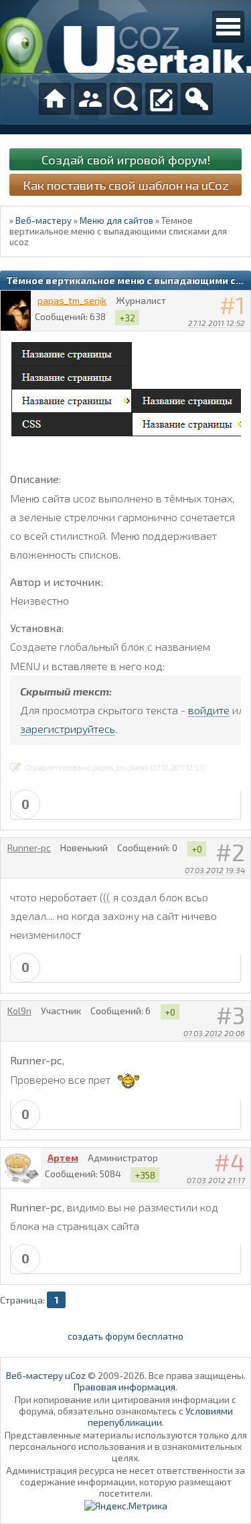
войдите (209, 710)
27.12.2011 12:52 (216, 322)
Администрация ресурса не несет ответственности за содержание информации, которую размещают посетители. (125, 1482)
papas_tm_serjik (71, 300)
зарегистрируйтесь (67, 728)
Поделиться (241, 340)
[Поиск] (126, 99)
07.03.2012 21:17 (216, 1180)
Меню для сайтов (116, 220)
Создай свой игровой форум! (125, 159)
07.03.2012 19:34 (215, 870)
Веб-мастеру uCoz (46, 1375)
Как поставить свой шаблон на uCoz (126, 184)
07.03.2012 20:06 (214, 1033)
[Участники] (90, 99)
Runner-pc (29, 847)
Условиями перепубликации (160, 1416)
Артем (63, 1157)
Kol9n (19, 1010)
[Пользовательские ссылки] (228, 27)
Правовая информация (124, 1386)
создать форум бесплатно (125, 1336)
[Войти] (197, 99)
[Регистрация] (161, 99)
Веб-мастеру (43, 220)
